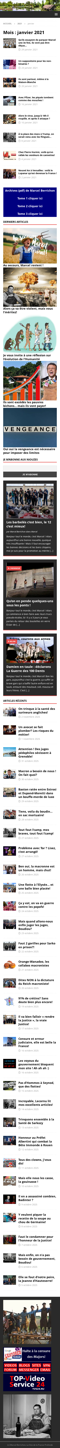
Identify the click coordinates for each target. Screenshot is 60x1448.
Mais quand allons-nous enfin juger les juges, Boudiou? (35, 925)
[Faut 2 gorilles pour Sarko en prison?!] (9, 946)
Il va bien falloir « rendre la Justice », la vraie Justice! (36, 1020)
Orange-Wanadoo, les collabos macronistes (33, 963)
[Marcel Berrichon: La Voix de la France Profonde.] (30, 9)
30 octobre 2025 (30, 779)
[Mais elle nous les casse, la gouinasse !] (9, 1181)
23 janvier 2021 (29, 67)
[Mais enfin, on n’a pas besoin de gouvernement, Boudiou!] (9, 1258)
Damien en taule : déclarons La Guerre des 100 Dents (28, 669)
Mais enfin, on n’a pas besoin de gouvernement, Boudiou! (36, 1258)
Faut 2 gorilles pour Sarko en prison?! (36, 945)
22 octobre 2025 (30, 951)
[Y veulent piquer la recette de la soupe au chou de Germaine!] (9, 1217)
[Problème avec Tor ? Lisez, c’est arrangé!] (9, 851)
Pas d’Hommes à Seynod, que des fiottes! (36, 1084)
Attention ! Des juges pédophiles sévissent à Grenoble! (34, 752)
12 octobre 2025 (30, 1149)
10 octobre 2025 (30, 1186)
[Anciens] (9, 43)
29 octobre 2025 (30, 801)
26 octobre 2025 (30, 874)
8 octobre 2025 (29, 1226)
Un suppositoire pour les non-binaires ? (35, 62)
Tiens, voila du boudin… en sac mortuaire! (35, 813)
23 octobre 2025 (30, 933)
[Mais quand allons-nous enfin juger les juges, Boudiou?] (9, 924)
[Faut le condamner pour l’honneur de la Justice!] (9, 1239)
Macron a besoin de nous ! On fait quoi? (37, 773)
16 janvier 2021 (29, 104)
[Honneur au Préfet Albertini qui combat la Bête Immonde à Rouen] (9, 1140)
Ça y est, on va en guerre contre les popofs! (36, 905)
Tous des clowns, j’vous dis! (34, 1161)
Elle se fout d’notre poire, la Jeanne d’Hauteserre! (36, 1279)
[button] (55, 14)
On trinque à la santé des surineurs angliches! (36, 710)
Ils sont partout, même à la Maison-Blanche (33, 80)
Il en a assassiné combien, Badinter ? (37, 1198)
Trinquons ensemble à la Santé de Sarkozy (36, 1121)
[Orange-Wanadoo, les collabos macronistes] (9, 964)
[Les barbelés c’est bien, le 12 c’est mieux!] (30, 501)
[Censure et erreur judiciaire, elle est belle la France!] (9, 1041)
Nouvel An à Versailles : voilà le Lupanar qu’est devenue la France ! (37, 172)
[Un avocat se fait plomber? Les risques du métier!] (9, 730)
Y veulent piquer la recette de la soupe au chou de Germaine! (34, 1218)
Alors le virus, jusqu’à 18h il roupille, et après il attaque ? (34, 117)
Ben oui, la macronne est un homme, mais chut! (36, 868)
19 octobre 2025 (30, 1006)
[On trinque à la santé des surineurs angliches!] (9, 711)
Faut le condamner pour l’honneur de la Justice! (35, 1238)
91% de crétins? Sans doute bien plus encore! (35, 1000)
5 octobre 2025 (29, 1285)
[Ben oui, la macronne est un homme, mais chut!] (9, 869)
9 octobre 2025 (29, 1204)
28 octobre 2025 (30, 819)
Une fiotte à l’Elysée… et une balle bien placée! (35, 886)
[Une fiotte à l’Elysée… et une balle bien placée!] (9, 887)
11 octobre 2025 (30, 1167)
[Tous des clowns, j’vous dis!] (9, 1162)
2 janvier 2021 (28, 177)
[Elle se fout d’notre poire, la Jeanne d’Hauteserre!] (9, 1280)
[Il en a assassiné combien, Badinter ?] (9, 1199)
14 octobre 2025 (30, 1109)
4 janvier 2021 (28, 159)
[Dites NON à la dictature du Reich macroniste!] (9, 983)
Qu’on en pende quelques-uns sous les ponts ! (29, 603)
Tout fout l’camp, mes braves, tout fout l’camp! (35, 831)
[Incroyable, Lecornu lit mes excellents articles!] (9, 1104)
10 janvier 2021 (29, 122)
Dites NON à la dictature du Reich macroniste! (36, 982)
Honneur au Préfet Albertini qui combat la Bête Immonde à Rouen (35, 1141)
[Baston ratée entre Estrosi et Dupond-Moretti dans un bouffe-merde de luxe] (9, 792)
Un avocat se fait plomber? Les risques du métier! (35, 730)
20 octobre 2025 (30, 988)
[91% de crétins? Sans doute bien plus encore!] (9, 1001)
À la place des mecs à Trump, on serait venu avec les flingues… (36, 135)
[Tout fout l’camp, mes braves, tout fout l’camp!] (9, 832)
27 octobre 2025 (30, 837)
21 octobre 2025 (30, 969)
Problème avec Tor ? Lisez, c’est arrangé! (37, 850)
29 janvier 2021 (29, 49)
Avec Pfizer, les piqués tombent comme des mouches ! (35, 99)
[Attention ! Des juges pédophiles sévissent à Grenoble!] (9, 752)
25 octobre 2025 (30, 892)
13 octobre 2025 (30, 1127)
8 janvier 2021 (28, 140)
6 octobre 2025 (29, 1266)
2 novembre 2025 (30, 716)
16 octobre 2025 (30, 1050)
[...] (51, 550)
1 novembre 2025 (30, 738)
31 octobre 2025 (30, 760)
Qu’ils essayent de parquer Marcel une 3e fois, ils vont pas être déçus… (37, 42)
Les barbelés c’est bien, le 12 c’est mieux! (28, 524)
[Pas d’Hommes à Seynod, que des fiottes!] (9, 1085)
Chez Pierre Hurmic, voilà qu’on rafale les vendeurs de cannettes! (36, 153)
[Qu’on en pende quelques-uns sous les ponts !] (30, 580)
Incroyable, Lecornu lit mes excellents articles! (35, 1103)
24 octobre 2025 (30, 911)
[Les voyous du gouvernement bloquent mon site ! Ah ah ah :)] (9, 1063)
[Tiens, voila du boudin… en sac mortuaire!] (9, 814)
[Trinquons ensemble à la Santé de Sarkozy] (9, 1122)
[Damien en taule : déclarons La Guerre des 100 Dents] (30, 650)
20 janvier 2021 (29, 86)
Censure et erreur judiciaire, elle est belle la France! (37, 1042)
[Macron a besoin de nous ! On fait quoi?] (9, 774)
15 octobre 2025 (30, 1090)
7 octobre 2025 (29, 1244)
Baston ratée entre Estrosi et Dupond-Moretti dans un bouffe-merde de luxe (37, 793)
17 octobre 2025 (30, 1028)
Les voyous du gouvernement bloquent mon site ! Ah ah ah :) (36, 1064)
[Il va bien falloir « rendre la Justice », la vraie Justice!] (9, 1019)
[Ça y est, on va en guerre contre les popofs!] (9, 906)
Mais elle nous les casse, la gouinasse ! (36, 1180)
